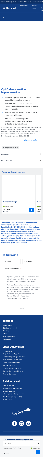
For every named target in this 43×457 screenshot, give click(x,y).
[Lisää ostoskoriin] (38, 452)
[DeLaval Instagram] (21, 423)
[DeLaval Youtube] (28, 423)
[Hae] (2, 16)
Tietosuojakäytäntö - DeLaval (18, 298)
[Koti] (9, 8)
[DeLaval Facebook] (14, 423)
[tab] (10, 79)
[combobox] (21, 443)
